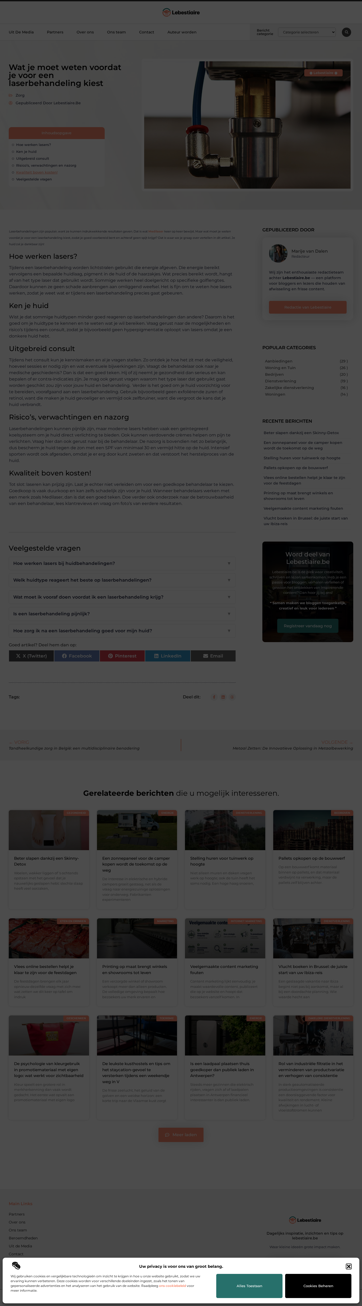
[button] (348, 1266)
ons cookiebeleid (172, 1286)
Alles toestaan (249, 1286)
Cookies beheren (318, 1286)
